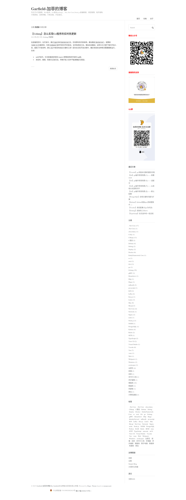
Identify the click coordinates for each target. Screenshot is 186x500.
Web (139, 436)
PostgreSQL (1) (134, 326)
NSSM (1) (132, 323)
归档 (145, 18)
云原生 (147, 438)
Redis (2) (132, 332)
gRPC (131, 417)
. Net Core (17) (134, 226)
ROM (147, 429)
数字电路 (144, 443)
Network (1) (133, 312)
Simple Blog (133, 464)
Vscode (149, 434)
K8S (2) (131, 291)
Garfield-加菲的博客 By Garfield (48, 486)
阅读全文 (113, 68)
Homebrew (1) (133, 276)
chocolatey (149, 407)
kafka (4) (132, 294)
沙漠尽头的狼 (133, 467)
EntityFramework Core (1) (137, 255)
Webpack (146, 436)
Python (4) (132, 329)
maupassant (107, 486)
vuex (134, 436)
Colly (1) (132, 234)
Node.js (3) (132, 320)
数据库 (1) (132, 386)
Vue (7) (131, 350)
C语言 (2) (132, 240)
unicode (145, 431)
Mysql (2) (132, 306)
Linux (147, 421)
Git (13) (131, 264)
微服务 (137, 443)
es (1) (130, 258)
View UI (132, 434)
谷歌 (130, 461)
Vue (130, 436)
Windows (132, 438)
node (130, 426)
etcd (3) (131, 261)
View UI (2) (133, 341)
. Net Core (132, 407)
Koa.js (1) (132, 297)
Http (144, 417)
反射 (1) (131, 374)
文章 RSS (132, 479)
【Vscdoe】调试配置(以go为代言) (141, 207)
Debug (150, 409)
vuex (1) (131, 353)
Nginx (152, 424)
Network (145, 424)
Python (131, 429)
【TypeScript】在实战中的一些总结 (141, 213)
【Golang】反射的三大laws (138, 210)
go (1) (131, 267)
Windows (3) (133, 362)
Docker (137, 412)
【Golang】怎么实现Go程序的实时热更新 (53, 33)
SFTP (131, 431)
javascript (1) (133, 288)
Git (141, 414)
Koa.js (141, 421)
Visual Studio (140, 434)
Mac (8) (131, 303)
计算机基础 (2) (134, 395)
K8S (130, 421)
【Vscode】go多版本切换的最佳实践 (142, 172)
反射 (133, 441)
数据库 (151, 443)
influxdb (143, 419)
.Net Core (140, 407)
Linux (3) (132, 300)
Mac (151, 421)
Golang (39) (133, 270)
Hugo (150, 417)
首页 (138, 18)
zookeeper (140, 438)
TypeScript (137, 431)
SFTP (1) (131, 335)
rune (152, 429)
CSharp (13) (133, 237)
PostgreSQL (150, 426)
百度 (130, 458)
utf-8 (151, 431)
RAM (137, 429)
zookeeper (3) (133, 365)
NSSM (143, 426)
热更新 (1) (132, 389)
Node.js (136, 426)
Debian (143, 409)
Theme (94, 486)
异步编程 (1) (133, 380)
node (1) (131, 317)
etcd (137, 414)
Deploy (131, 412)
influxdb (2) (132, 285)
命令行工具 (140, 441)
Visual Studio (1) (134, 344)
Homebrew (138, 417)
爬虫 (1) (131, 392)
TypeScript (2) (133, 338)
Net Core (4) (133, 309)
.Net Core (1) (133, 228)
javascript (151, 419)
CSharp (131, 409)
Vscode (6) (132, 347)
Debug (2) (132, 246)
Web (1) (131, 356)
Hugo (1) (132, 282)
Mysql (131, 424)
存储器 (148, 441)
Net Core (138, 424)
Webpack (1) (133, 359)
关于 (151, 18)
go (145, 414)
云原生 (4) (132, 368)
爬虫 (137, 446)
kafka (135, 421)
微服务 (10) (133, 383)
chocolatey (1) (133, 231)
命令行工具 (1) (134, 377)
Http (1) (131, 279)
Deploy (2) (132, 249)
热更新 (51, 37)
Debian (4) (132, 243)
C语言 (138, 409)
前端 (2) (131, 371)
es (134, 414)
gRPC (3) (132, 273)
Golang (45, 37)
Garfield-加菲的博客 (49, 9)
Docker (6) (132, 252)
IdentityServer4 (134, 419)
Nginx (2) (132, 315)
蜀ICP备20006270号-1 (83, 491)
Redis (142, 429)
